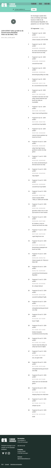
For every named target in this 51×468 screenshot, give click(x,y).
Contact (7, 464)
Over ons (47, 4)
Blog (40, 4)
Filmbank (33, 4)
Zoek (33, 9)
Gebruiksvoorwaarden (16, 464)
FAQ (2, 464)
